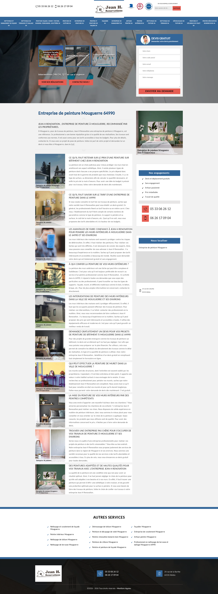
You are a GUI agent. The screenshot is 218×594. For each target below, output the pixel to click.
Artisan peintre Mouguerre (145, 537)
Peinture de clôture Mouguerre (105, 542)
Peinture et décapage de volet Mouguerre (109, 532)
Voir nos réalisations (52, 82)
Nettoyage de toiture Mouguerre (63, 540)
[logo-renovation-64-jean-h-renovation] (109, 9)
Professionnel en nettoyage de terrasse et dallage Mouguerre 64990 (151, 543)
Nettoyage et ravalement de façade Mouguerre (64, 528)
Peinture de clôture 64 (67, 22)
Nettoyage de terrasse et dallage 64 (26, 23)
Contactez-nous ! (81, 82)
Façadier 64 (105, 22)
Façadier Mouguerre (142, 527)
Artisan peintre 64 (128, 22)
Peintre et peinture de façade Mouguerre (109, 547)
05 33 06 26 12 (45, 6)
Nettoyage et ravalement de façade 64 (9, 23)
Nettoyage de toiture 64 (151, 22)
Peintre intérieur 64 (139, 22)
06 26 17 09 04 (65, 6)
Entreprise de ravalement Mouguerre (149, 532)
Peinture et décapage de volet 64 (193, 23)
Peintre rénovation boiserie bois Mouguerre (110, 537)
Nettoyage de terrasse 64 (165, 22)
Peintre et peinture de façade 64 (93, 23)
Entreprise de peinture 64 (80, 22)
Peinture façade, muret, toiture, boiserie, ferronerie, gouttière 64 (47, 22)
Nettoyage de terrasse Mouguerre (64, 545)
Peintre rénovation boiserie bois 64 (210, 22)
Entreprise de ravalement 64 (116, 22)
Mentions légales (124, 589)
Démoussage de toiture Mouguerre (106, 527)
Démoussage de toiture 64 (178, 22)
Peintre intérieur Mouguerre (62, 535)
